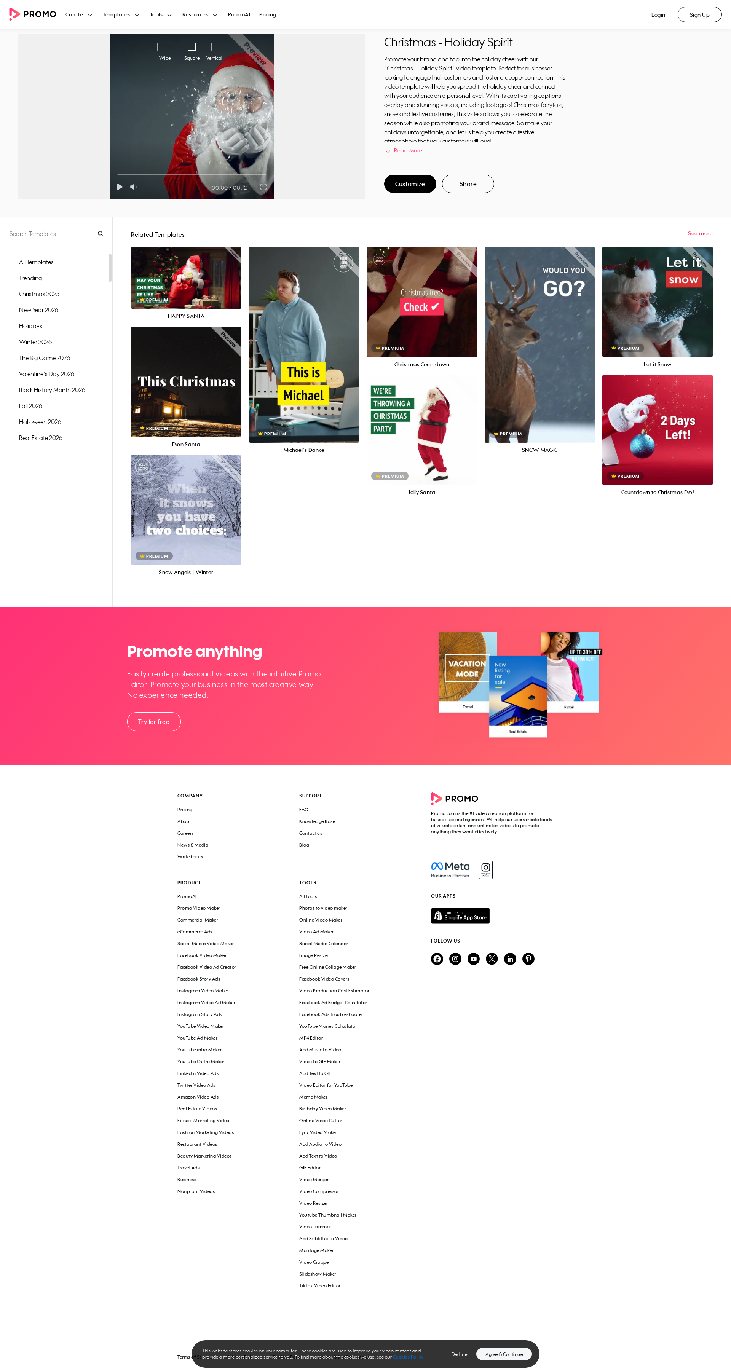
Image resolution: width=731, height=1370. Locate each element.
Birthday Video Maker (322, 1109)
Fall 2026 (30, 406)
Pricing (267, 14)
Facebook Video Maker (202, 955)
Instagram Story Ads (199, 1014)
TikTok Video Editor (320, 1286)
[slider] (117, 174)
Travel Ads (188, 1168)
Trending (30, 278)
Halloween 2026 (40, 422)
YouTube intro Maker (199, 1050)
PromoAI (239, 14)
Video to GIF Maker (319, 1061)
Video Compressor (319, 1191)
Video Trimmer (315, 1227)
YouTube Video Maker (200, 1026)
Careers (185, 833)
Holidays (30, 326)
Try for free (153, 722)
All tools (308, 896)
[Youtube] (474, 959)
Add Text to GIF (315, 1073)
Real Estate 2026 (40, 438)
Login (658, 14)
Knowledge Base (317, 821)
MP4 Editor (311, 1038)
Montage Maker (316, 1250)
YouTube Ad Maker (197, 1038)
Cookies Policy (408, 1357)
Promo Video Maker (198, 908)
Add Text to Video (318, 1156)
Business (186, 1179)
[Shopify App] (492, 916)
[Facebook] (450, 869)
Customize (410, 184)
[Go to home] (37, 15)
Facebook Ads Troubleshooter (331, 1014)
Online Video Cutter (320, 1120)
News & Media (192, 845)
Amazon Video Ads (198, 1097)
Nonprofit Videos (196, 1191)
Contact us (310, 833)
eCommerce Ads (194, 932)
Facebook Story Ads (198, 979)
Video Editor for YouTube (326, 1085)
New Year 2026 (38, 310)
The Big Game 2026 (44, 358)
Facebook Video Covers (324, 979)
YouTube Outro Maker (201, 1061)
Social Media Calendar (323, 943)
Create (74, 14)
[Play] (119, 186)
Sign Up (700, 14)
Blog (304, 845)
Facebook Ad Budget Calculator (333, 1002)
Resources (195, 14)
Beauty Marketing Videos (204, 1156)
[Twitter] (492, 959)
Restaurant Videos (197, 1144)
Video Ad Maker (316, 932)
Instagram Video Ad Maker (206, 1002)
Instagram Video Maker (202, 991)
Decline (460, 1354)
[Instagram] (486, 870)
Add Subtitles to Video (323, 1238)
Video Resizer (313, 1203)
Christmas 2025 (39, 294)
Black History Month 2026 (52, 390)
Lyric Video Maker (318, 1132)
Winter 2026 (35, 342)
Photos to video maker (323, 908)
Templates (116, 14)
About (184, 821)
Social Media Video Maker (205, 943)
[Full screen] (263, 187)
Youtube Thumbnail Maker (328, 1215)
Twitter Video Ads (196, 1085)
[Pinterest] (528, 959)
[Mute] (135, 187)
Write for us (190, 857)
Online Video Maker (320, 920)
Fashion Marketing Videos (205, 1132)
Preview (186, 269)
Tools (156, 14)
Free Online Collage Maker (327, 967)
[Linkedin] (510, 959)
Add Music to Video (320, 1050)
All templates (36, 262)
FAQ (304, 809)
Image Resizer (314, 955)
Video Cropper (314, 1262)
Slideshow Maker (318, 1274)
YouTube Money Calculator (328, 1026)
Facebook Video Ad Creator (206, 967)
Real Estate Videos (197, 1109)
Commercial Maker (197, 920)
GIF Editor (310, 1168)
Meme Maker (313, 1097)
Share (468, 184)
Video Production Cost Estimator (334, 991)
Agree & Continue (504, 1354)
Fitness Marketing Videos (204, 1120)
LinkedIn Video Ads (198, 1073)
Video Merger (314, 1179)
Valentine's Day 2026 (46, 374)
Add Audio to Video (320, 1144)
